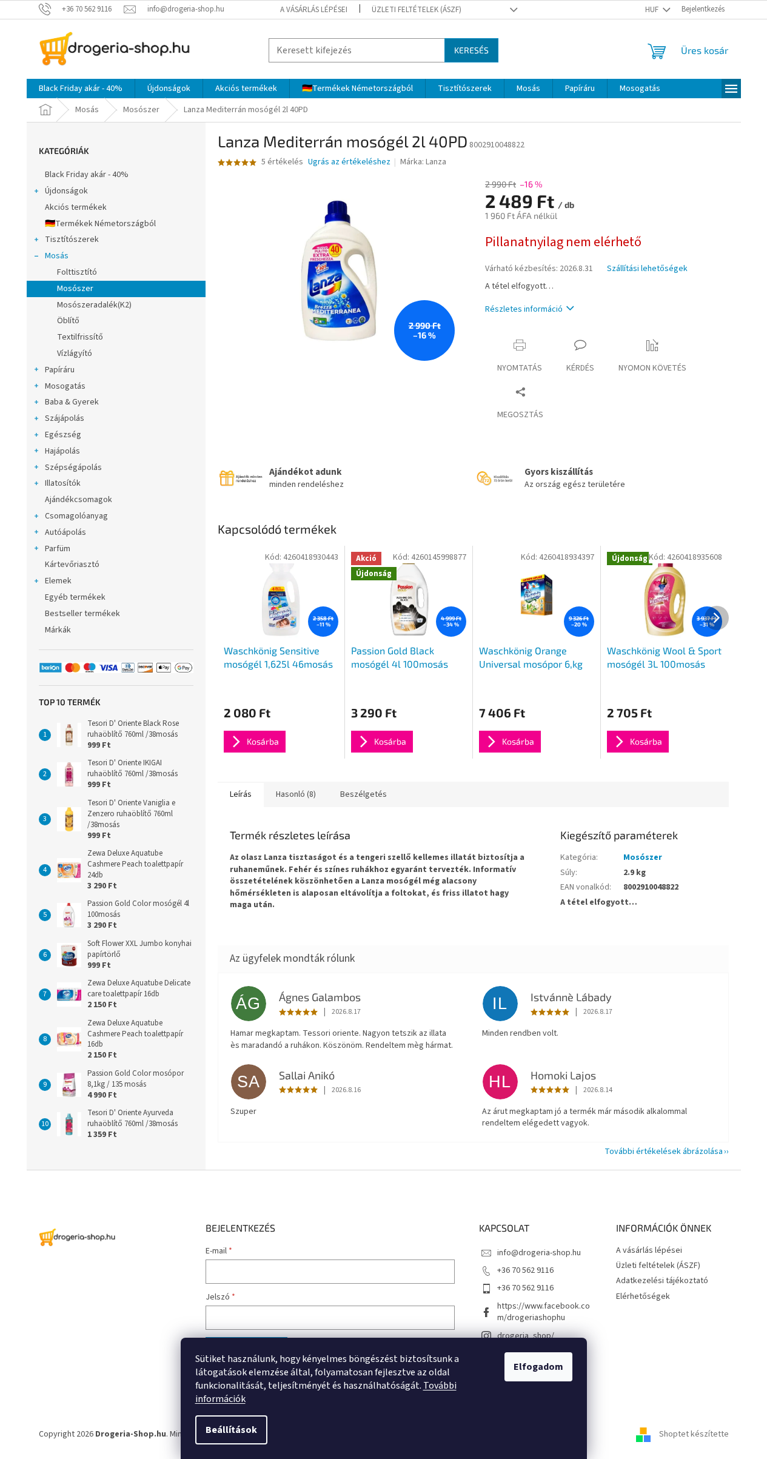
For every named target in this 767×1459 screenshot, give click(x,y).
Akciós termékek (76, 207)
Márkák (58, 630)
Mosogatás (65, 386)
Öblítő (68, 321)
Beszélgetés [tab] (363, 794)
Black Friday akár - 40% (87, 175)
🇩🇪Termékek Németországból (100, 224)
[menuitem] (81, 88)
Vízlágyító (74, 353)
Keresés (471, 50)
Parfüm (57, 549)
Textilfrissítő (80, 337)
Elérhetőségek (643, 1296)
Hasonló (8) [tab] (296, 794)
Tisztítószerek (72, 239)
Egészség (63, 435)
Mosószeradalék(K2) (94, 305)
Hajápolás (62, 451)
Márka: (423, 162)
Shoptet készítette (694, 1434)
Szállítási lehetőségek (647, 269)
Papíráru (60, 370)
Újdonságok (66, 191)
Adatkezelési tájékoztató (662, 1281)
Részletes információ (524, 309)
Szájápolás (64, 418)
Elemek (58, 581)
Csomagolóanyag (76, 516)
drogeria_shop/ (525, 1336)
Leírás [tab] (241, 794)
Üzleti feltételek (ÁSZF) (416, 9)
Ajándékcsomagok (78, 500)
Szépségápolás (73, 467)
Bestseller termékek (82, 614)
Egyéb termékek (75, 597)
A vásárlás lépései (313, 9)
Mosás (57, 256)
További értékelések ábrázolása (664, 1151)
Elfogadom (538, 1366)
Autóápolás (65, 532)
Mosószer (75, 289)
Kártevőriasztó (72, 564)
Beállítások (231, 1430)
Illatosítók (63, 483)
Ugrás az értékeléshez (349, 162)
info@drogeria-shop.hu (539, 1253)
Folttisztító (77, 272)
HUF (652, 9)
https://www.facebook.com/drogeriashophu (543, 1312)
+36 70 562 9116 (525, 1270)
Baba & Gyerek (72, 402)
